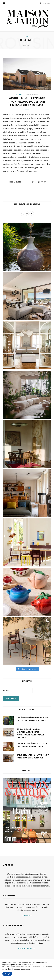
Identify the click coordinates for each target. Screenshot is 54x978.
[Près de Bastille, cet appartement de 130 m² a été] (27, 493)
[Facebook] (35, 182)
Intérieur (19, 94)
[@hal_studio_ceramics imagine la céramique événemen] (27, 247)
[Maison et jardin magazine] (27, 19)
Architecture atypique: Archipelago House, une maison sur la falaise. (27, 101)
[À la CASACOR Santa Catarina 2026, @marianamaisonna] (27, 395)
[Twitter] (39, 182)
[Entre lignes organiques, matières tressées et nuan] (27, 641)
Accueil (26, 45)
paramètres (25, 969)
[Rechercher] (40, 3)
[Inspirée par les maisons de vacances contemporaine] (27, 444)
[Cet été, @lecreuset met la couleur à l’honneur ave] (27, 592)
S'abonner (27, 916)
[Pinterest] (42, 182)
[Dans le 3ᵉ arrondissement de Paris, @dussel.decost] (27, 345)
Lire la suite (15, 182)
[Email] (45, 182)
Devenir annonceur (27, 948)
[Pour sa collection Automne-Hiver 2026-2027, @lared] (27, 542)
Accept (7, 974)
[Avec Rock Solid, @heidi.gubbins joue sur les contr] (27, 296)
